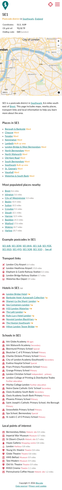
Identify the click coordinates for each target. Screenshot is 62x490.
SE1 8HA (27, 246)
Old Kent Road (12, 158)
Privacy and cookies (37, 486)
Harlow (8, 230)
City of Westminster (15, 198)
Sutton (8, 205)
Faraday (9, 136)
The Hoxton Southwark (18, 323)
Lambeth (9, 143)
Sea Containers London (18, 305)
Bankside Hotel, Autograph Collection (25, 298)
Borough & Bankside (15, 129)
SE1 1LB (37, 246)
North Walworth (13, 154)
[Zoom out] (58, 45)
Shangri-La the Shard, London (21, 301)
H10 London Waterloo (17, 308)
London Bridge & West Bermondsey (23, 147)
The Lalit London (14, 312)
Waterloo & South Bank (17, 176)
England (39, 19)
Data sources (21, 486)
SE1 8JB (6, 246)
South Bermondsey (14, 161)
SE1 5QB (27, 249)
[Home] (5, 5)
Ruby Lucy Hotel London (18, 316)
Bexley (8, 202)
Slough (8, 213)
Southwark (28, 19)
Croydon (9, 209)
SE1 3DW (16, 246)
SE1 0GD (7, 249)
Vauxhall (9, 172)
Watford (9, 223)
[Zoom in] (58, 41)
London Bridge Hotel (16, 294)
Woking (9, 227)
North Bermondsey (14, 150)
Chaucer (9, 132)
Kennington (11, 140)
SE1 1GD (37, 249)
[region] (31, 66)
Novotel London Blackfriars (20, 319)
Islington (9, 194)
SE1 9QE (46, 246)
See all (48, 249)
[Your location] (50, 4)
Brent (12, 106)
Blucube (39, 483)
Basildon (9, 220)
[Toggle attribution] (59, 92)
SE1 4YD (17, 249)
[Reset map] (58, 51)
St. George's (11, 169)
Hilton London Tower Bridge (20, 327)
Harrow (9, 216)
